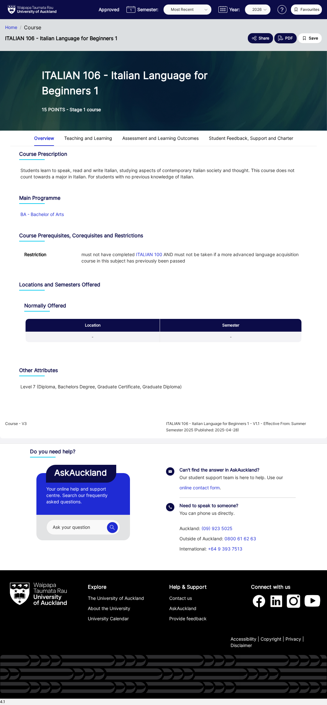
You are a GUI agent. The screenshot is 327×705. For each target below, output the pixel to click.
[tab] (44, 138)
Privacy (293, 639)
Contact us (180, 598)
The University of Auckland (116, 598)
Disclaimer (241, 645)
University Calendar (108, 618)
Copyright (271, 639)
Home (11, 27)
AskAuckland (182, 608)
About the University (109, 608)
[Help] (282, 9)
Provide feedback (188, 618)
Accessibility (243, 639)
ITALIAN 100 (149, 254)
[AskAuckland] (112, 527)
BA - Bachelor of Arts (42, 214)
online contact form (199, 487)
